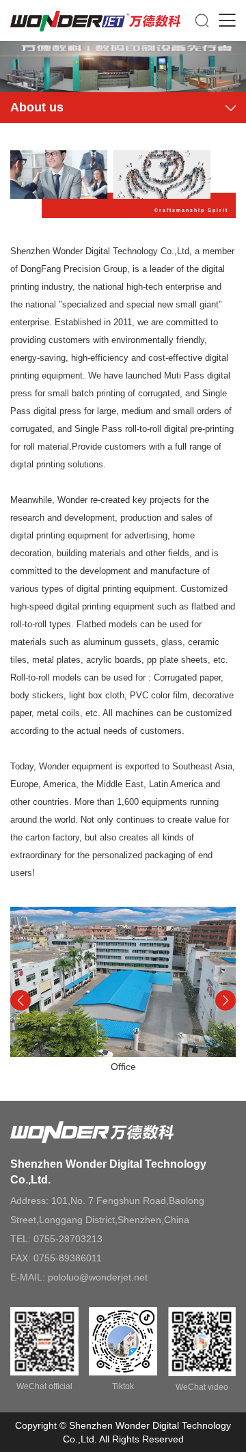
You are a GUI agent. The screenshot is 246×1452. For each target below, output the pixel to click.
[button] (225, 1000)
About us (37, 107)
